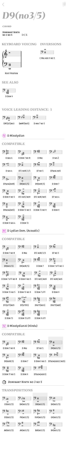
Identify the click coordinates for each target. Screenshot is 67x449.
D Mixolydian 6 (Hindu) (22, 326)
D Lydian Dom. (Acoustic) (23, 230)
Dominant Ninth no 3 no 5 (24, 382)
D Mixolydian (15, 135)
